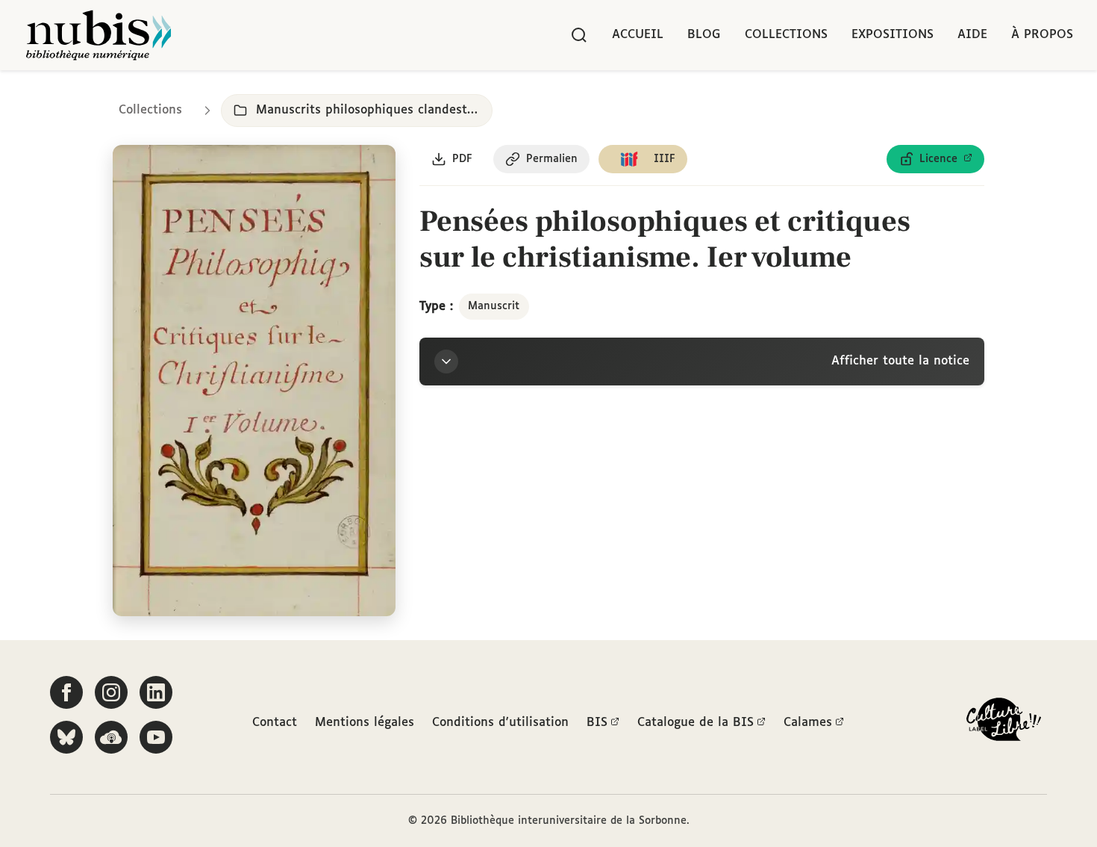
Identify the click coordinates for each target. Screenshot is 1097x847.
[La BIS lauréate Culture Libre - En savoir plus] (1003, 722)
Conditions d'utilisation (500, 722)
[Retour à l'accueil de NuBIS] (98, 35)
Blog (704, 34)
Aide (972, 34)
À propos (1042, 34)
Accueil (637, 34)
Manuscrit (493, 306)
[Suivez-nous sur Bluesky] (66, 737)
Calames (808, 722)
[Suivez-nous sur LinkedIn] (156, 692)
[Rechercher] (579, 35)
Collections (786, 34)
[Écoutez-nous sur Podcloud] (111, 737)
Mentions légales (364, 722)
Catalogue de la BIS (695, 722)
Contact (274, 722)
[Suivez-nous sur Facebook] (66, 692)
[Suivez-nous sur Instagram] (111, 692)
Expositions (892, 34)
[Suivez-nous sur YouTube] (156, 737)
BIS (597, 722)
